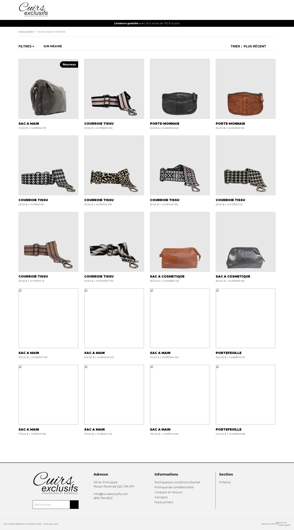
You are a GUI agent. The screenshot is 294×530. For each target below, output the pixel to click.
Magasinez (26, 31)
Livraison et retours (168, 492)
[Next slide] (274, 23)
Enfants (224, 482)
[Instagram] (100, 506)
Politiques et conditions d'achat (177, 482)
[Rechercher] (74, 504)
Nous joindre (163, 502)
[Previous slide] (20, 23)
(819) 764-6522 (103, 498)
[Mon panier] (269, 10)
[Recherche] (263, 10)
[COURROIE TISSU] (114, 94)
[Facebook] (95, 506)
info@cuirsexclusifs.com (111, 494)
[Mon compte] (274, 10)
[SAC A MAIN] (48, 94)
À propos (161, 497)
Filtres (25, 46)
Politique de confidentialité (174, 487)
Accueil (155, 11)
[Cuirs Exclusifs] (56, 483)
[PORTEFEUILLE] (245, 323)
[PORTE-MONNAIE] (180, 94)
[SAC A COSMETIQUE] (180, 247)
